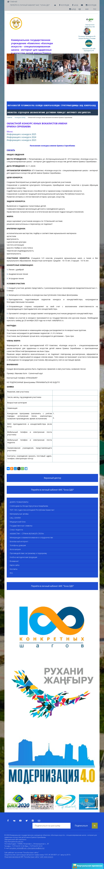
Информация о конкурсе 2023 (21, 140)
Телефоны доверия (18, 545)
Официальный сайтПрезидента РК (89, 50)
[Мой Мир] (15, 468)
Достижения (51, 112)
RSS (11, 573)
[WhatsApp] (22, 468)
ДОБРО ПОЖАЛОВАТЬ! (19, 502)
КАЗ (86, 9)
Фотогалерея (15, 549)
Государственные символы (21, 525)
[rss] (95, 826)
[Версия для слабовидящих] (55, 5)
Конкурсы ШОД (90, 105)
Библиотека (12, 112)
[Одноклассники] (11, 468)
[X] (18, 468)
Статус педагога (16, 529)
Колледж (64, 5)
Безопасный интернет (19, 541)
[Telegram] (26, 468)
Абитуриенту (72, 112)
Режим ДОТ (61, 112)
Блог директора (84, 112)
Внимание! (14, 561)
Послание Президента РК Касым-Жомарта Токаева (87, 37)
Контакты (13, 569)
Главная (9, 117)
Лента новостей (13, 105)
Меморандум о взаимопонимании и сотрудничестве (31, 537)
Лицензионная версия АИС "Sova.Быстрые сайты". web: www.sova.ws (28, 857)
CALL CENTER (15, 518)
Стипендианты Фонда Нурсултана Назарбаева (29, 506)
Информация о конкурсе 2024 (21, 137)
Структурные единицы (70, 105)
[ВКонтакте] (8, 468)
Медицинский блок (17, 522)
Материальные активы (19, 514)
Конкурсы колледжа (52, 105)
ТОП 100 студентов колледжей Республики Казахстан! (32, 510)
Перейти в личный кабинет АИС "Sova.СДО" (30, 5)
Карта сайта (14, 565)
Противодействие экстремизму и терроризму (28, 553)
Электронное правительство (90, 26)
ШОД (75, 5)
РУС (94, 9)
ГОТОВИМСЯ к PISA (27, 105)
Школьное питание (37, 112)
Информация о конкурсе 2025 (21, 134)
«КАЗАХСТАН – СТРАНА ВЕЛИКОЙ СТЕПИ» (27, 533)
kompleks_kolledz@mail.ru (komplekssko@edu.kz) (27, 848)
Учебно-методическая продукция (23, 557)
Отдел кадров (23, 112)
